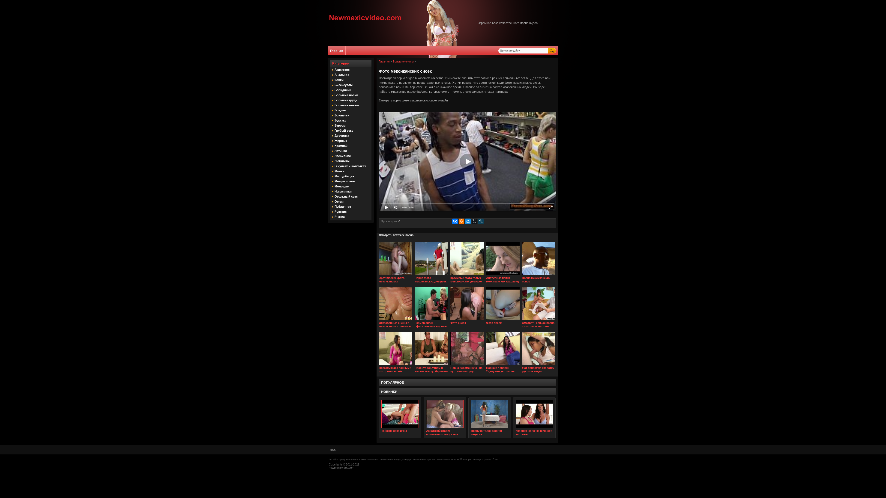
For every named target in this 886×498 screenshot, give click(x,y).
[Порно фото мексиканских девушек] (431, 275)
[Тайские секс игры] (400, 414)
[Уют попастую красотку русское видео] (538, 365)
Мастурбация (344, 176)
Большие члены (347, 105)
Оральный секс (346, 196)
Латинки (341, 151)
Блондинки (343, 90)
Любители (342, 161)
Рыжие (340, 217)
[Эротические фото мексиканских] (395, 275)
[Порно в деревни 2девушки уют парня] (503, 365)
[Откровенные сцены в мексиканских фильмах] (395, 320)
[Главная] (365, 21)
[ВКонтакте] (455, 221)
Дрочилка (342, 135)
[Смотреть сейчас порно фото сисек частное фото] (538, 320)
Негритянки (343, 191)
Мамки (339, 171)
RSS (333, 449)
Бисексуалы (344, 85)
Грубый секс (344, 130)
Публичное (343, 206)
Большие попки (346, 95)
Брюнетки (342, 115)
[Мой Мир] (468, 221)
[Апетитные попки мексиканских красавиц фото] (503, 275)
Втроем (340, 125)
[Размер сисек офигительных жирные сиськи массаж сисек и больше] (431, 320)
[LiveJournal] (481, 221)
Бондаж (340, 110)
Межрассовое (345, 181)
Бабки (339, 80)
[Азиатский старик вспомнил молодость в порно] (445, 414)
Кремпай (341, 146)
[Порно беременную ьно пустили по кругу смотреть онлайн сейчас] (467, 365)
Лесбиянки (343, 156)
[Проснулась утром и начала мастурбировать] (431, 365)
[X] (474, 221)
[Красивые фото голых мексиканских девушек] (467, 275)
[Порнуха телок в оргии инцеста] (489, 414)
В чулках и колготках (350, 166)
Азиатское (342, 69)
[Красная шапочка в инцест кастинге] (534, 414)
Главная (336, 51)
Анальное (342, 75)
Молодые (342, 186)
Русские (341, 211)
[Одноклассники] (461, 221)
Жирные (341, 140)
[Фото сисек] (467, 320)
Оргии (339, 201)
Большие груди (346, 100)
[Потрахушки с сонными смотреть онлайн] (395, 365)
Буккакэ (340, 120)
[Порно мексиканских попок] (538, 275)
